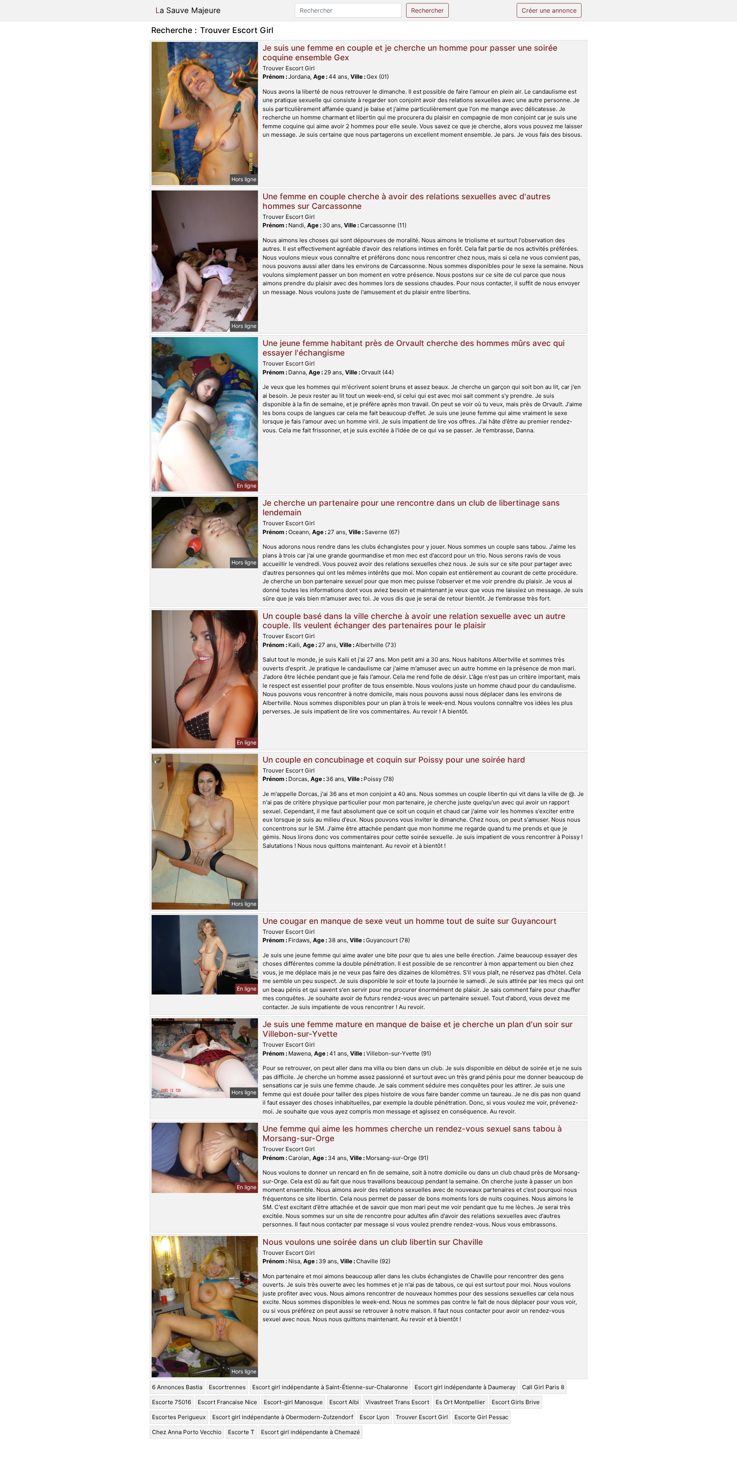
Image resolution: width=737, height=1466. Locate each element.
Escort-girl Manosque (293, 1402)
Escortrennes (227, 1387)
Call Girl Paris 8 (543, 1387)
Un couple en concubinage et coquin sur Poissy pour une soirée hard (394, 759)
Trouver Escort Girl (422, 1417)
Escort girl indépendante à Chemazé (310, 1432)
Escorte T (241, 1432)
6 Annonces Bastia (177, 1387)
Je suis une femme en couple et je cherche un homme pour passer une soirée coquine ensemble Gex (410, 52)
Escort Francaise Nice (227, 1402)
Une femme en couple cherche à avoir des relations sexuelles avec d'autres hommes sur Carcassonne (406, 201)
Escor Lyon (374, 1417)
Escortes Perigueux (179, 1417)
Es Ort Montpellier (460, 1402)
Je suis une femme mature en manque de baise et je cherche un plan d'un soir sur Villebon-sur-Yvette (418, 1029)
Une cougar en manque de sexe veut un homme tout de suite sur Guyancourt (410, 921)
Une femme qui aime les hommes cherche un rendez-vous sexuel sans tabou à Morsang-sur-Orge (412, 1133)
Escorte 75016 (171, 1402)
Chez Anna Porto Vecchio (186, 1432)
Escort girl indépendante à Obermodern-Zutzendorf (282, 1417)
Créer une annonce (549, 10)
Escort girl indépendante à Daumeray (465, 1387)
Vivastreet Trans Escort (397, 1402)
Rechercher (427, 10)
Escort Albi (344, 1402)
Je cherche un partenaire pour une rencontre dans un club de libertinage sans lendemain (411, 507)
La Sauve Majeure (188, 10)
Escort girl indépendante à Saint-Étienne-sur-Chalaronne (330, 1387)
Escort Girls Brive (516, 1402)
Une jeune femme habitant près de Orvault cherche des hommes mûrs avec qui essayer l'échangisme (414, 347)
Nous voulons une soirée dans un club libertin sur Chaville (373, 1242)
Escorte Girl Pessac (481, 1417)
